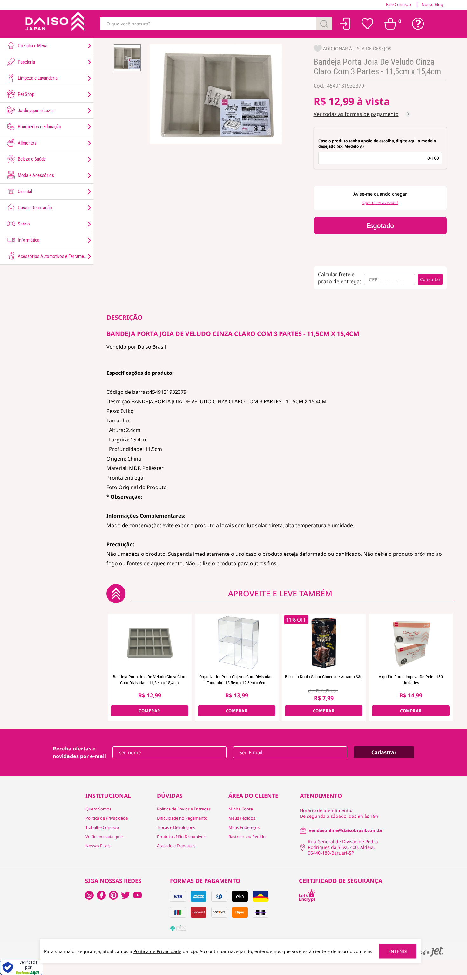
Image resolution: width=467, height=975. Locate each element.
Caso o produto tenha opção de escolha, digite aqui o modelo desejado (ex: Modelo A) (377, 143)
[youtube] (137, 895)
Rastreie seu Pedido (247, 836)
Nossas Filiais (97, 846)
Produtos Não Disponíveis (181, 836)
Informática (28, 240)
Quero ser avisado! (380, 202)
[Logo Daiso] (54, 24)
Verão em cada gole (104, 836)
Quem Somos (98, 809)
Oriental (24, 191)
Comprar (149, 711)
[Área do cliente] (345, 23)
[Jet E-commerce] (423, 952)
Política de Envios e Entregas (184, 809)
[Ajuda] (418, 24)
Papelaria (26, 62)
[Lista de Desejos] (368, 24)
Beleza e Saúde (31, 159)
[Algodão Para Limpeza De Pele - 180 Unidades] (411, 642)
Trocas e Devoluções (176, 827)
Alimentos (27, 143)
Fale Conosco (398, 4)
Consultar (430, 279)
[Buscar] (324, 23)
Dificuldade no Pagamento (182, 818)
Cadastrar (383, 752)
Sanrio (23, 224)
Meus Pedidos (241, 818)
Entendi (398, 951)
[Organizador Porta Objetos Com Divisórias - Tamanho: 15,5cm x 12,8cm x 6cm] (237, 642)
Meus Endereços (244, 827)
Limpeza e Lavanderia (37, 78)
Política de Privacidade (106, 818)
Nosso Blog (432, 4)
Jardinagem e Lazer (35, 110)
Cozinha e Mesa (32, 46)
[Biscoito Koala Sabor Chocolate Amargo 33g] (324, 642)
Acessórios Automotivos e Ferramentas (54, 256)
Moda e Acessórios (35, 175)
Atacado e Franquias (176, 846)
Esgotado (380, 225)
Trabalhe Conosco (102, 827)
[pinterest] (113, 895)
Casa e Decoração (34, 208)
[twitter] (125, 895)
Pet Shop (25, 94)
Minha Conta (240, 809)
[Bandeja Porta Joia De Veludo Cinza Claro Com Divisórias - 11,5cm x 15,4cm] (150, 642)
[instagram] (101, 895)
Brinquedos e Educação (39, 127)
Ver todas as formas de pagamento (356, 114)
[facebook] (89, 895)
